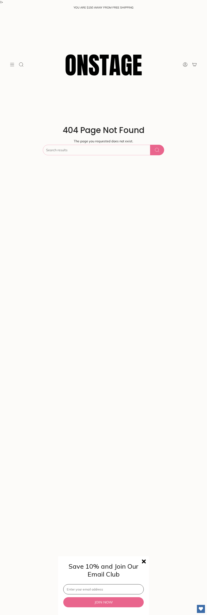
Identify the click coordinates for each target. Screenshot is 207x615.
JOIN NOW (103, 602)
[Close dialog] (143, 561)
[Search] (157, 150)
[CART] (194, 64)
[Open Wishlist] (201, 609)
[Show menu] (12, 64)
